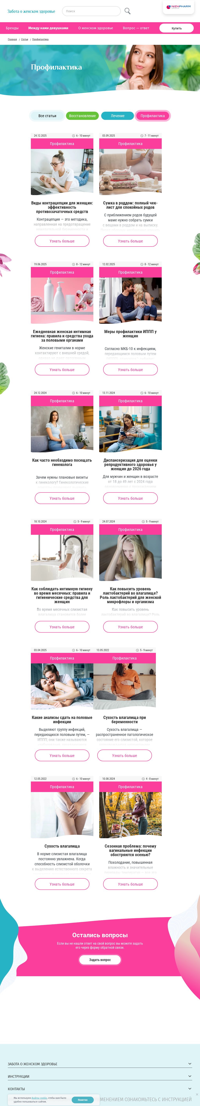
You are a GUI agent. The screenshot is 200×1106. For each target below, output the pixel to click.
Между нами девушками (48, 28)
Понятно (83, 1100)
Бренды (12, 28)
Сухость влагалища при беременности (124, 719)
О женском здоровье (95, 28)
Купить (177, 28)
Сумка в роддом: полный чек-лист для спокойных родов (130, 205)
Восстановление (82, 115)
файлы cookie (39, 1098)
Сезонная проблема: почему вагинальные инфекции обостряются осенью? (130, 850)
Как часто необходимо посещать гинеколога (62, 462)
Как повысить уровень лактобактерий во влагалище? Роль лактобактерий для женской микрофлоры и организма (130, 595)
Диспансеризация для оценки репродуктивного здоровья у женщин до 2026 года (130, 464)
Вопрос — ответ (136, 28)
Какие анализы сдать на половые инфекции (62, 719)
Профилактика (153, 115)
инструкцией (177, 1099)
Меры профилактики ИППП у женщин (130, 334)
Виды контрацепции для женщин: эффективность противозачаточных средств (62, 207)
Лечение (117, 115)
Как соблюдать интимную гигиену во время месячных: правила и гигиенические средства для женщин (62, 595)
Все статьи (47, 115)
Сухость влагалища (62, 846)
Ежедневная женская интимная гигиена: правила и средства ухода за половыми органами (62, 336)
